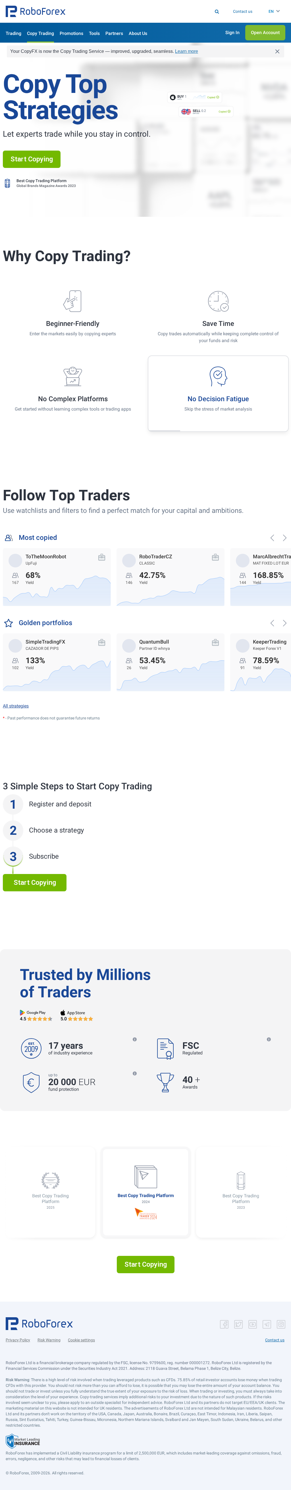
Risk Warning (49, 1340)
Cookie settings (81, 1340)
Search (128, 11)
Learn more (186, 51)
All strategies (16, 706)
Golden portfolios (45, 623)
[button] (35, 11)
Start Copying (32, 159)
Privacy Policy (18, 1340)
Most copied (38, 538)
